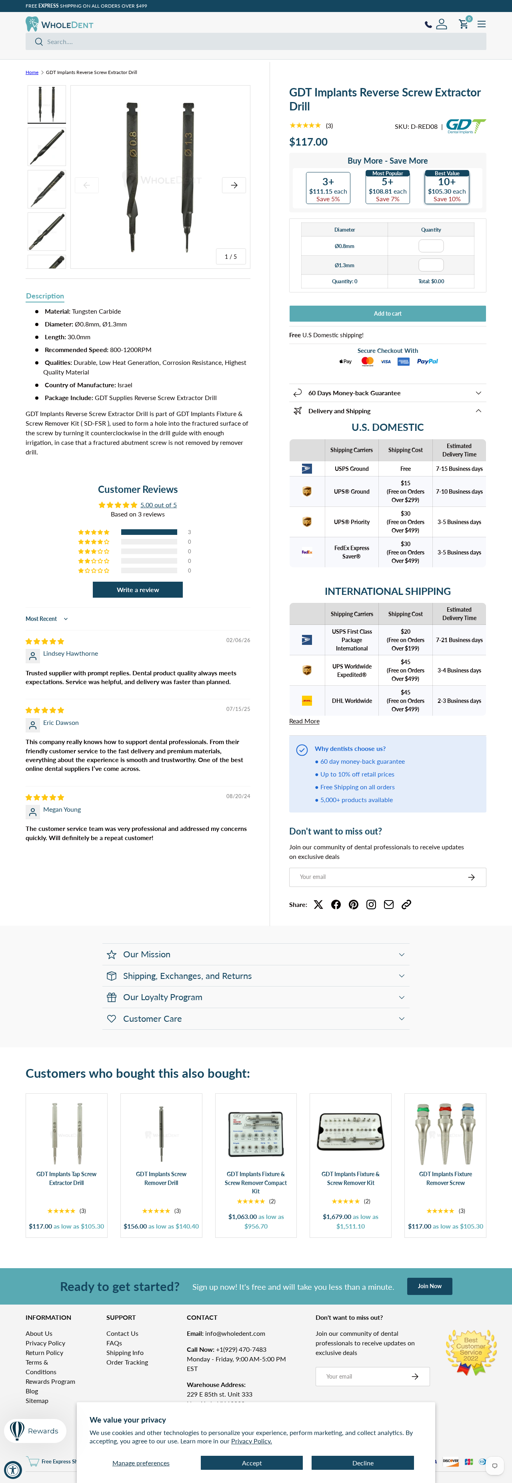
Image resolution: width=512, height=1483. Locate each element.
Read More (304, 720)
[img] (45, 641)
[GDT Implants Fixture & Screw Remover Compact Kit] (256, 1134)
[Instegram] (371, 904)
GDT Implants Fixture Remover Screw (445, 1178)
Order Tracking (127, 1362)
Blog (32, 1391)
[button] (94, 532)
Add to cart (388, 313)
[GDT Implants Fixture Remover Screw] (445, 1134)
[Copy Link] (406, 904)
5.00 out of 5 (158, 504)
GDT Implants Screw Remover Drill (161, 1178)
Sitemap (37, 1400)
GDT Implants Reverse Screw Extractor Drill (91, 72)
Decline (363, 1463)
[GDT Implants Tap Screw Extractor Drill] (66, 1134)
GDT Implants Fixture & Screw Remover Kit (351, 1178)
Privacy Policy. (251, 1441)
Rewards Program (50, 1381)
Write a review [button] (138, 589)
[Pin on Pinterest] (353, 904)
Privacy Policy (45, 1343)
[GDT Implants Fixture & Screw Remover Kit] (350, 1134)
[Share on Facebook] (336, 904)
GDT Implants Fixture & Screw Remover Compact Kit (256, 1183)
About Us (39, 1333)
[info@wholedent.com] (389, 904)
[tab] (45, 296)
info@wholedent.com (226, 1333)
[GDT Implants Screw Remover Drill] (161, 1134)
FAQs (114, 1343)
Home (32, 72)
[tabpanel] (138, 381)
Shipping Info (125, 1352)
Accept (252, 1463)
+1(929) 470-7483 (226, 1349)
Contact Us (122, 1333)
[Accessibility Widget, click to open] (13, 1470)
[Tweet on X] (318, 904)
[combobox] (256, 41)
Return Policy (44, 1352)
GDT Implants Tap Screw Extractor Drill (66, 1178)
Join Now (430, 1286)
